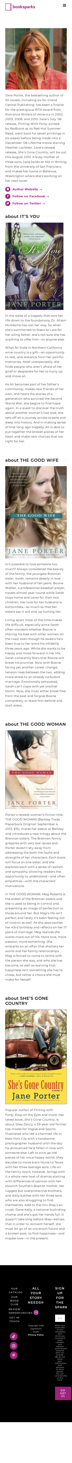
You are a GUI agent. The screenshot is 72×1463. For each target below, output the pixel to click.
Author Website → (27, 189)
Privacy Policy (36, 1335)
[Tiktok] (14, 1336)
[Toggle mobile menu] (65, 5)
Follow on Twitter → (28, 203)
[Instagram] (14, 1346)
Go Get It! (63, 1393)
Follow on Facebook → (30, 196)
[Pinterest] (14, 1355)
